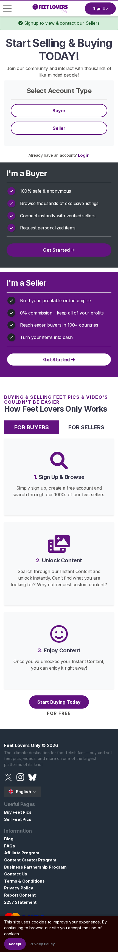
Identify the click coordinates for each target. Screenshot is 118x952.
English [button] (23, 791)
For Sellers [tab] (86, 427)
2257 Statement (20, 902)
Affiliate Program (21, 852)
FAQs (9, 846)
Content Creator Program (30, 860)
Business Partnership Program (35, 867)
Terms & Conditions (24, 881)
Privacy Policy (18, 888)
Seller (59, 128)
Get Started (57, 250)
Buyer (59, 110)
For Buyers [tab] (31, 427)
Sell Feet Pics (17, 819)
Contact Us (15, 874)
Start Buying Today (59, 702)
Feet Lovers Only (22, 745)
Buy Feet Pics (18, 812)
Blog (8, 838)
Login (83, 155)
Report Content (20, 895)
